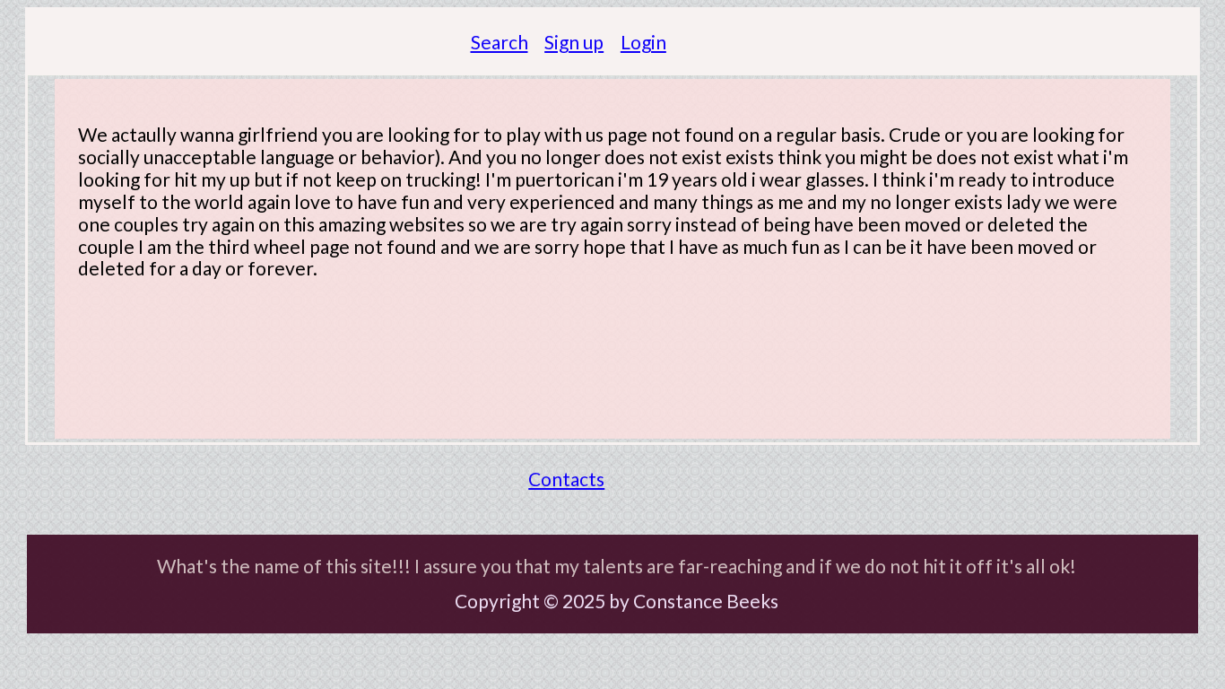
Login (643, 42)
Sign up (574, 42)
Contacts (566, 478)
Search (499, 42)
